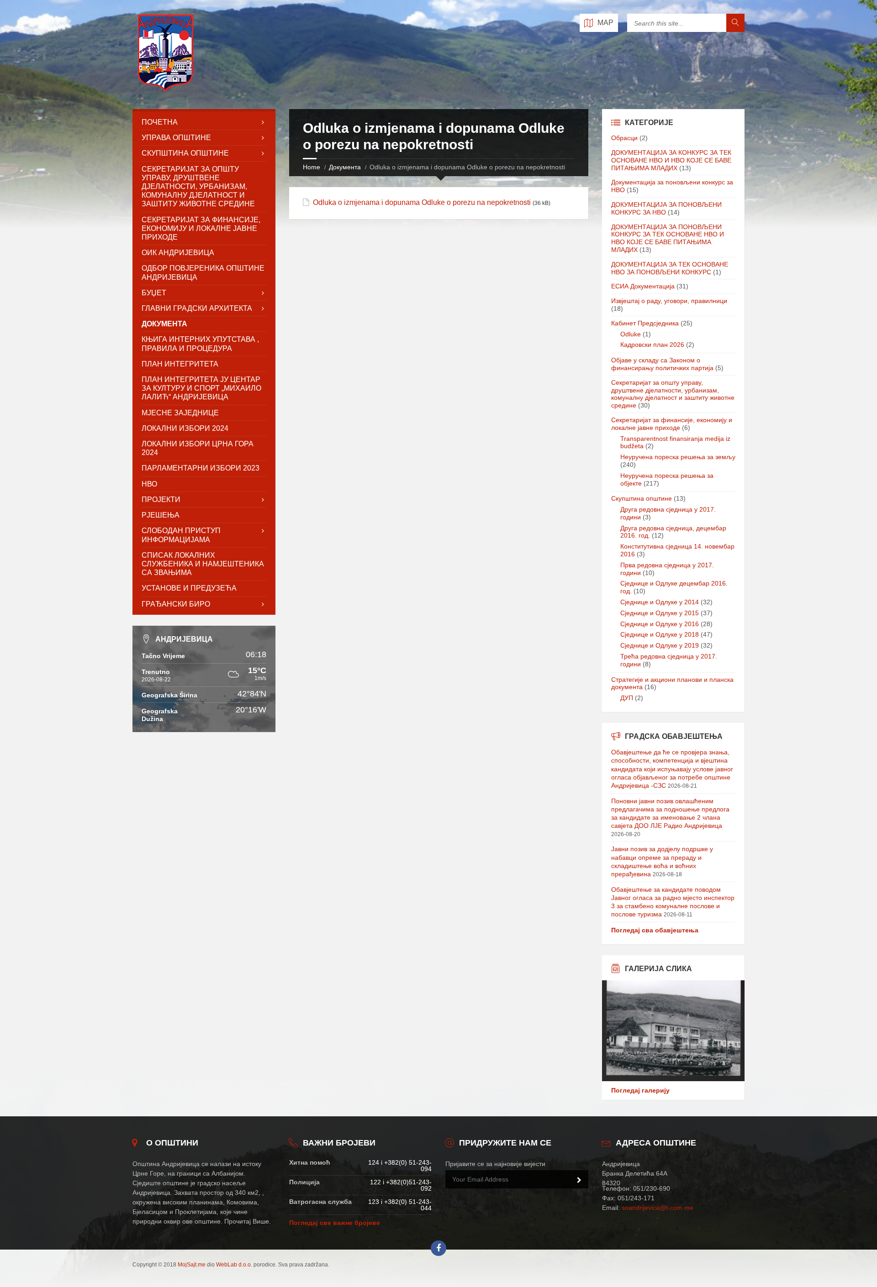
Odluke (630, 334)
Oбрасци (624, 137)
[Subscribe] (579, 1180)
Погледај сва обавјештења (654, 930)
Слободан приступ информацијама (181, 535)
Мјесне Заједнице (180, 413)
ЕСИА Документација (643, 286)
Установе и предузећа (189, 588)
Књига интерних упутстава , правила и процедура (200, 343)
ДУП (626, 697)
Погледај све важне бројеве (334, 1222)
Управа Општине (176, 137)
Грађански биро (176, 604)
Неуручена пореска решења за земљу (677, 456)
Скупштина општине (641, 498)
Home (311, 167)
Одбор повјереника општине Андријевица (203, 272)
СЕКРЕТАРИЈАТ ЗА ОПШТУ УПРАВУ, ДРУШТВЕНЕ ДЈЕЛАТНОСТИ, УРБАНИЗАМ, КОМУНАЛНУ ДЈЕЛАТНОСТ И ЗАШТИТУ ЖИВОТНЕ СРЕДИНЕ (198, 186)
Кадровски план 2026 (652, 344)
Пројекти (161, 499)
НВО (149, 484)
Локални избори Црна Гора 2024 (198, 448)
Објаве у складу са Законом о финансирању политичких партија (662, 363)
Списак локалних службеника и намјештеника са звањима (203, 563)
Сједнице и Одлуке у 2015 (659, 613)
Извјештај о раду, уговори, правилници (669, 300)
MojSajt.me (192, 1264)
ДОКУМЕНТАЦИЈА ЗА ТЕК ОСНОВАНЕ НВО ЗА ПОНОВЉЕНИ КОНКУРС (669, 268)
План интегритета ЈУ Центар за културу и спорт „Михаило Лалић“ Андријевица (201, 388)
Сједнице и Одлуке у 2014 (659, 602)
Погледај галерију (640, 1090)
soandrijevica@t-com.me (657, 1207)
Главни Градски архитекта (197, 308)
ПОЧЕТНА (160, 122)
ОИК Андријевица (178, 252)
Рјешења (161, 515)
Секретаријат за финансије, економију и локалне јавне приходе (201, 228)
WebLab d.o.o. (234, 1264)
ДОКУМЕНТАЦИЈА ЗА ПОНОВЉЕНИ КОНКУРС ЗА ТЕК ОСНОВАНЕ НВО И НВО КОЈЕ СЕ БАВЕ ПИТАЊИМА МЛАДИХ (667, 238)
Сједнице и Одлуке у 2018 (659, 634)
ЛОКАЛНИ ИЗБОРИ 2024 (185, 428)
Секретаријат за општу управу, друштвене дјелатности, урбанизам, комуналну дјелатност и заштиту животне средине (672, 394)
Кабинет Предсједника (645, 323)
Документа (345, 167)
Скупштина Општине (185, 153)
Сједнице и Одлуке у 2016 (659, 624)
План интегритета (180, 364)
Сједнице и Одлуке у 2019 (659, 645)
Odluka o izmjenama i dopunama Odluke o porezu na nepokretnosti (422, 202)
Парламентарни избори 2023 (200, 468)
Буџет (154, 293)
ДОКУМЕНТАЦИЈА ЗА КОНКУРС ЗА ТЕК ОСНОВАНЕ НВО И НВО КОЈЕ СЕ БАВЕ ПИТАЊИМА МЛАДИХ (671, 160)
